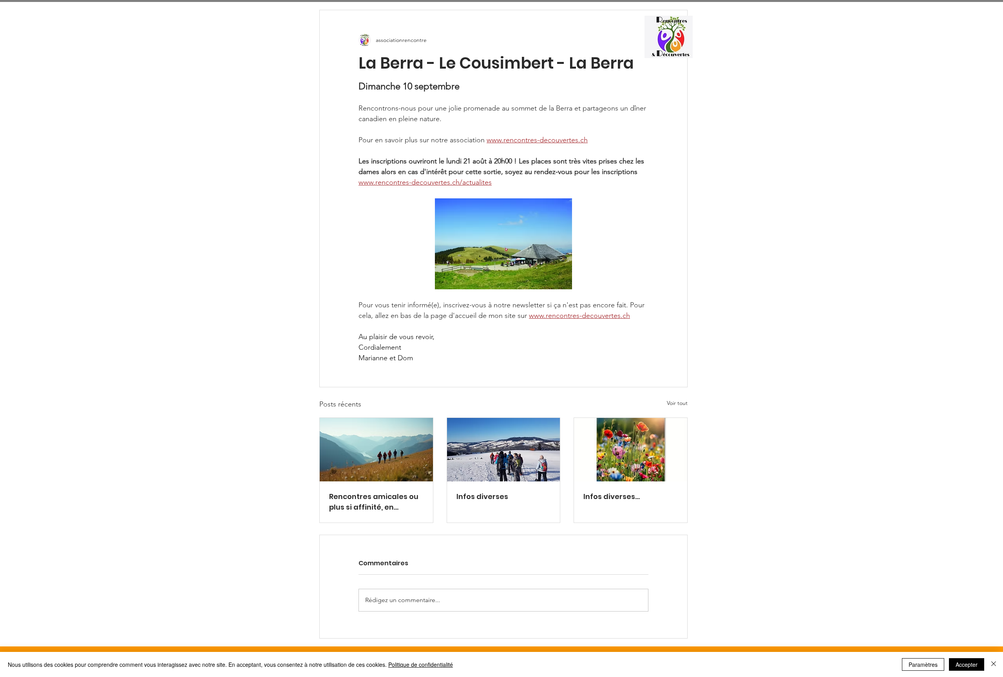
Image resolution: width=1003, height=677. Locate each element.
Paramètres (923, 664)
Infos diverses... (611, 496)
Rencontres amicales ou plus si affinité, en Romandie (373, 502)
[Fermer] (993, 664)
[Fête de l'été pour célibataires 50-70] (630, 449)
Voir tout (677, 403)
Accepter (967, 664)
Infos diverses (482, 496)
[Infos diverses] (503, 449)
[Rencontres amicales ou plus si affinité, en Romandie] (376, 449)
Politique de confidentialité (420, 664)
